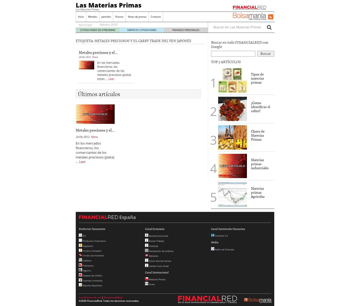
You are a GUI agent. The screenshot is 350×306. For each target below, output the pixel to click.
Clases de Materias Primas (258, 135)
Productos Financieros (94, 240)
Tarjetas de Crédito (92, 275)
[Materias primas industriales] (232, 165)
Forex (151, 284)
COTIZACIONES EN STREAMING (97, 30)
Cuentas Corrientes (92, 280)
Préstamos (88, 265)
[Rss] (270, 17)
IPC (84, 235)
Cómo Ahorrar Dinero (159, 260)
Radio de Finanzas (224, 249)
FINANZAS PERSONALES (186, 30)
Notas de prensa (137, 16)
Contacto (156, 16)
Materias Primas (156, 279)
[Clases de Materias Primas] (232, 137)
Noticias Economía (158, 235)
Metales (92, 16)
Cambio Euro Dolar (158, 266)
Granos (119, 16)
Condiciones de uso (90, 297)
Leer (111, 79)
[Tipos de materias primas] (232, 80)
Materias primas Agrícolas (258, 192)
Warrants (153, 255)
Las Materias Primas (109, 5)
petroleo (106, 16)
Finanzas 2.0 (221, 235)
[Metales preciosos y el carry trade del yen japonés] (86, 65)
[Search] (269, 27)
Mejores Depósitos (92, 285)
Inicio (81, 16)
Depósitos (87, 246)
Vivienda (153, 246)
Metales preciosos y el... (98, 52)
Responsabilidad (113, 297)
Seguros (86, 270)
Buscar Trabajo (156, 240)
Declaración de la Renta (160, 251)
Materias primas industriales (260, 164)
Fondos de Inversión (93, 255)
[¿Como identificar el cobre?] (232, 108)
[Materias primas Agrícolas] (232, 194)
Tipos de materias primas (257, 78)
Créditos (86, 260)
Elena (95, 56)
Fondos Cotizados (91, 250)
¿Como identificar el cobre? (260, 107)
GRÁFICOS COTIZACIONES (142, 30)
